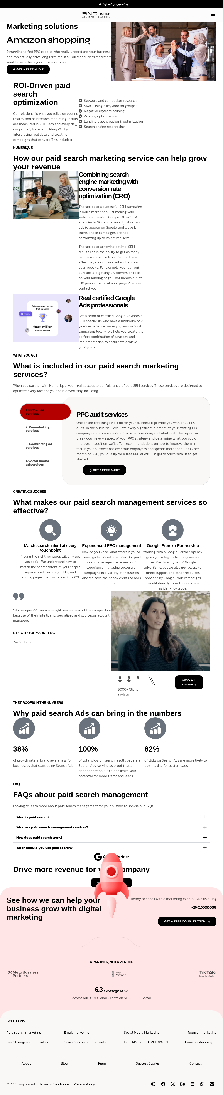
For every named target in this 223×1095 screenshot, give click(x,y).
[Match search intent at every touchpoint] (50, 530)
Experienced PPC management (111, 545)
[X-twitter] (173, 1084)
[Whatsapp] (202, 1084)
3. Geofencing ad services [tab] (39, 445)
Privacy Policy (84, 1084)
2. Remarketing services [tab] (38, 428)
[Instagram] (153, 1084)
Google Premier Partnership (173, 545)
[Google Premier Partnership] (173, 530)
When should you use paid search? (44, 847)
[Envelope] (212, 1084)
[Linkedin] (192, 1084)
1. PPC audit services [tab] (35, 411)
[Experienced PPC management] (111, 530)
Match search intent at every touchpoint (50, 547)
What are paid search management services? (52, 827)
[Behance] (182, 1084)
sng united (27, 1084)
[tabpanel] (138, 441)
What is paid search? (32, 817)
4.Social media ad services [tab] (37, 462)
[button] (212, 15)
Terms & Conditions (54, 1084)
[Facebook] (163, 1084)
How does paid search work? (39, 837)
